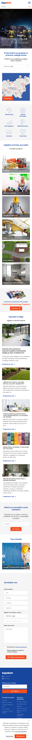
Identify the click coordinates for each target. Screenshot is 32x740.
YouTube (6, 678)
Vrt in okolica (8, 260)
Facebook (7, 676)
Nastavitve (9, 736)
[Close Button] (29, 720)
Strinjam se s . (17, 647)
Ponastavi (7, 98)
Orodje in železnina (10, 215)
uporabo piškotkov (21, 731)
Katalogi (19, 706)
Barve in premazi (9, 193)
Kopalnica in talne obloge (12, 283)
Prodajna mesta (21, 702)
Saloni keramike (21, 704)
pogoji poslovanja (21, 647)
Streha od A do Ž (22, 708)
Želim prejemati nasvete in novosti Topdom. (15, 651)
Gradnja (6, 171)
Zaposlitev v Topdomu (20, 715)
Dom (5, 238)
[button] (2, 28)
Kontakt (19, 718)
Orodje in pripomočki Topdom (14, 567)
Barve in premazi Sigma (22, 711)
